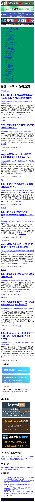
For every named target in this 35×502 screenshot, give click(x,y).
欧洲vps (9, 67)
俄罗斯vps (10, 58)
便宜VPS (3, 467)
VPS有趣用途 (8, 31)
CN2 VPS (10, 76)
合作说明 (24, 392)
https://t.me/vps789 (17, 382)
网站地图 (3, 500)
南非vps (9, 60)
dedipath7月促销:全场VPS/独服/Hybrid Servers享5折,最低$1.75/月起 (17, 215)
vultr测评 (10, 37)
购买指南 (22, 467)
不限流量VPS (11, 80)
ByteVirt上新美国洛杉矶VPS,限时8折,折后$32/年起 (19, 484)
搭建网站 (10, 48)
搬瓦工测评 (10, 39)
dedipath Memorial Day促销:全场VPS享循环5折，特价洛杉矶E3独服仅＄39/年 (17, 336)
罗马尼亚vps (11, 69)
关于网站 (16, 498)
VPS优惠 (10, 78)
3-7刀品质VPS (11, 44)
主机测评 (7, 33)
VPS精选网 (11, 29)
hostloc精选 (14, 469)
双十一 (3, 469)
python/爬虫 (10, 49)
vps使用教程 (10, 467)
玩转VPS (6, 46)
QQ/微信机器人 (12, 51)
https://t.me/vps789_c (17, 380)
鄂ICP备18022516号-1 (26, 498)
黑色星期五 (4, 150)
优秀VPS (6, 40)
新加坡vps (10, 64)
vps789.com (22, 370)
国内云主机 (10, 62)
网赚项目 (10, 53)
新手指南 (16, 467)
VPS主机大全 (8, 57)
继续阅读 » (22, 114)
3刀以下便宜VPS (12, 42)
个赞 (19, 117)
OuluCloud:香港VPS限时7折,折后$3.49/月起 (17, 481)
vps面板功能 (29, 467)
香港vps (9, 73)
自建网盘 (10, 55)
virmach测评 (11, 35)
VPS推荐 (6, 75)
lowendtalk (8, 469)
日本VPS (10, 66)
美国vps (9, 71)
